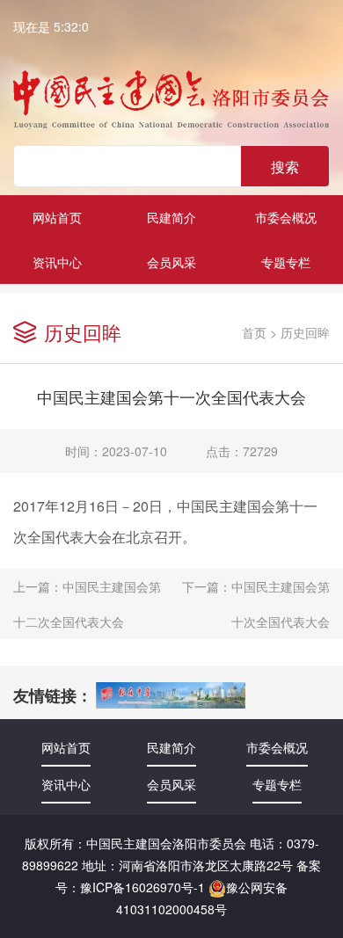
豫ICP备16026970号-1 (142, 887)
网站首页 (57, 217)
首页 (254, 332)
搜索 (285, 166)
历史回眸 (305, 332)
